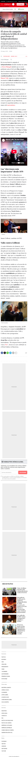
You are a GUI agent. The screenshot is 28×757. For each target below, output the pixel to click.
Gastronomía (5, 674)
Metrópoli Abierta (6, 687)
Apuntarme (22, 472)
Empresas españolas (7, 727)
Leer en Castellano (4, 6)
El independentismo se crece (11, 1)
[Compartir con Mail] (13, 353)
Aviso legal (4, 713)
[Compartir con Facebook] (2, 353)
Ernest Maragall (6, 67)
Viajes (3, 669)
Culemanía (4, 692)
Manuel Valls (14, 56)
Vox (6, 345)
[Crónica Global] (8, 4)
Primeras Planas (6, 676)
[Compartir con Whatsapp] (7, 353)
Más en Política (7, 584)
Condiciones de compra (8, 730)
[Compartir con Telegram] (10, 353)
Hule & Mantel (5, 702)
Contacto (4, 715)
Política (4, 657)
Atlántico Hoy (5, 697)
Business (4, 659)
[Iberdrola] (21, 9)
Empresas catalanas (7, 725)
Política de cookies (6, 723)
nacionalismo (11, 105)
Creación (4, 664)
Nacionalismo (6, 56)
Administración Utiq (7, 732)
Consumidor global (7, 699)
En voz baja (4, 678)
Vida (3, 662)
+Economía (4, 671)
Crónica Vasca (5, 690)
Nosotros (4, 710)
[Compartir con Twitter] (5, 353)
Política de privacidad (7, 720)
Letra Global (5, 694)
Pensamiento (5, 666)
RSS (2, 718)
